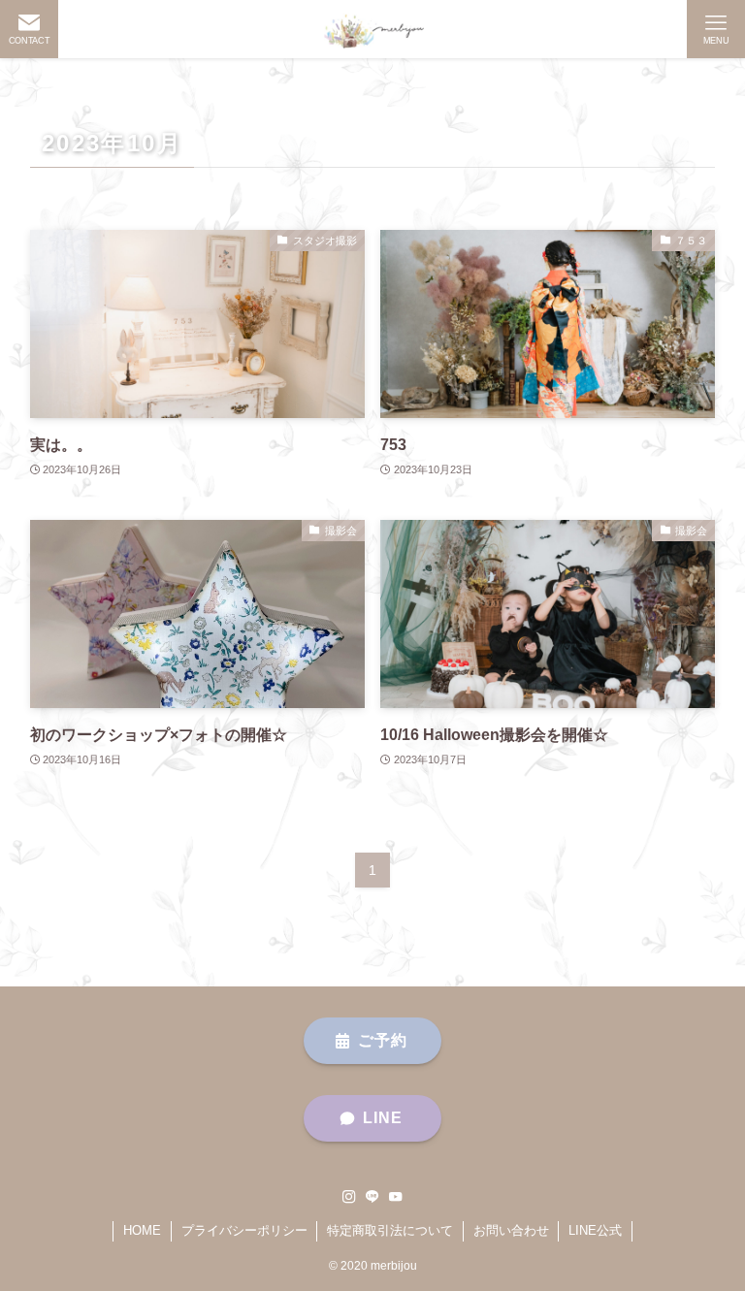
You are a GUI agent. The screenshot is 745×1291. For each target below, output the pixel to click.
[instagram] (349, 1197)
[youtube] (396, 1197)
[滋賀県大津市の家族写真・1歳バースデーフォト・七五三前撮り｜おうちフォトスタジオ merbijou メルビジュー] (372, 29)
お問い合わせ (511, 1230)
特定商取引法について (390, 1230)
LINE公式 (595, 1230)
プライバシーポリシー (244, 1230)
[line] (372, 1197)
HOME (142, 1230)
